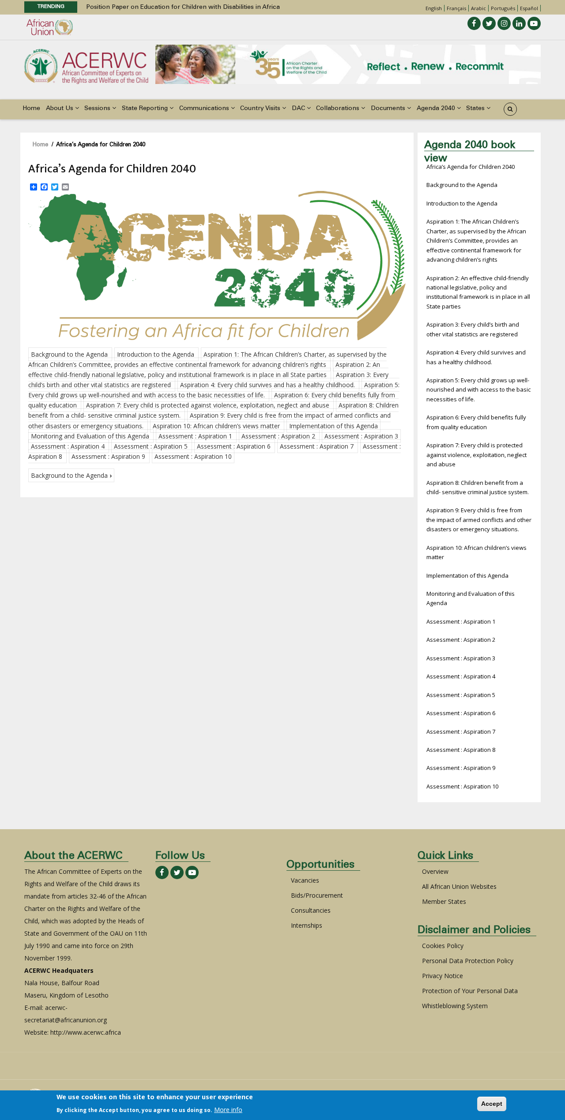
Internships (306, 925)
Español (529, 8)
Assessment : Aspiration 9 (108, 456)
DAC (299, 109)
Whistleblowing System (455, 1006)
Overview (435, 871)
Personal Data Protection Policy (467, 960)
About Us (60, 109)
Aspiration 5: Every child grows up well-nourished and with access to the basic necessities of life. (478, 389)
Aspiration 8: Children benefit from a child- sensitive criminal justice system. (477, 487)
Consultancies (311, 910)
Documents (389, 109)
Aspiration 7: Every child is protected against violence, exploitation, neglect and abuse (207, 405)
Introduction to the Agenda (155, 354)
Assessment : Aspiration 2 (278, 436)
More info (228, 1109)
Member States (444, 901)
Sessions (98, 109)
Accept (491, 1103)
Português (503, 8)
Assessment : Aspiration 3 (361, 436)
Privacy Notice (442, 975)
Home (31, 109)
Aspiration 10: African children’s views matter (216, 426)
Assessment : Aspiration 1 (195, 436)
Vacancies (305, 880)
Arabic (478, 8)
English (434, 8)
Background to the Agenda (69, 354)
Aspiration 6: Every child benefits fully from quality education (476, 421)
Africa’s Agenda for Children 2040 (470, 167)
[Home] (86, 65)
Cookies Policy (442, 945)
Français (456, 8)
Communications (205, 109)
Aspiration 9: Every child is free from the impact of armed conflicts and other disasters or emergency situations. (478, 519)
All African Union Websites (459, 886)
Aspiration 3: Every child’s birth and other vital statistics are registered (472, 329)
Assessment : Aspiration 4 (68, 446)
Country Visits (261, 109)
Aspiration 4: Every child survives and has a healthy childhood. (267, 385)
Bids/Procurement (317, 895)
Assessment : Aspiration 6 (234, 446)
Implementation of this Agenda (333, 426)
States (476, 109)
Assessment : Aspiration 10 (193, 456)
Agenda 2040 (437, 109)
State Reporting (146, 109)
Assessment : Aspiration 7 (317, 446)
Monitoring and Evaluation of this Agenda (90, 436)
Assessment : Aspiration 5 (151, 446)
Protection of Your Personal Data (470, 991)
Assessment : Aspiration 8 (460, 750)
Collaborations (338, 109)
